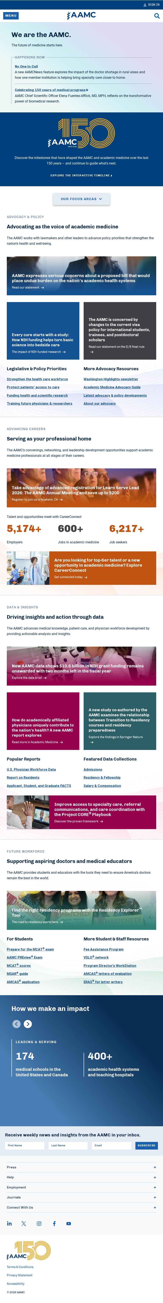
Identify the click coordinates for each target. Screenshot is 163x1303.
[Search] (157, 16)
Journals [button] (14, 1197)
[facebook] (54, 1223)
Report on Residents (23, 778)
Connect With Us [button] (20, 1207)
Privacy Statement (19, 1275)
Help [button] (10, 1177)
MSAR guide (17, 974)
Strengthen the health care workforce (37, 379)
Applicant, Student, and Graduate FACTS (39, 786)
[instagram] (39, 1223)
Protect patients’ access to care (33, 387)
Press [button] (11, 1167)
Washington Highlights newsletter (111, 379)
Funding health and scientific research (37, 395)
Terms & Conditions (20, 1267)
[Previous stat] (16, 1024)
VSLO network (96, 957)
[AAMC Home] (81, 16)
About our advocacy (100, 403)
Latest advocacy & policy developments (115, 395)
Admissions (93, 769)
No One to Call (26, 66)
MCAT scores (19, 965)
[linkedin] (11, 1223)
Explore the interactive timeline (80, 175)
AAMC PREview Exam (24, 957)
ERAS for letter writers (103, 982)
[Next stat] (28, 1024)
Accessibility (15, 1283)
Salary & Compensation (102, 786)
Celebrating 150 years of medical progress (50, 90)
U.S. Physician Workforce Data (31, 769)
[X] (23, 1223)
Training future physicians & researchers (39, 403)
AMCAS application (23, 982)
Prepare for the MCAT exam (30, 949)
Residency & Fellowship (102, 778)
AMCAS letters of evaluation (108, 974)
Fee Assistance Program (104, 949)
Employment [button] (16, 1187)
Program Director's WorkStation (110, 965)
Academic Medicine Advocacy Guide (112, 387)
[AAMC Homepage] (29, 1250)
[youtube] (66, 1223)
